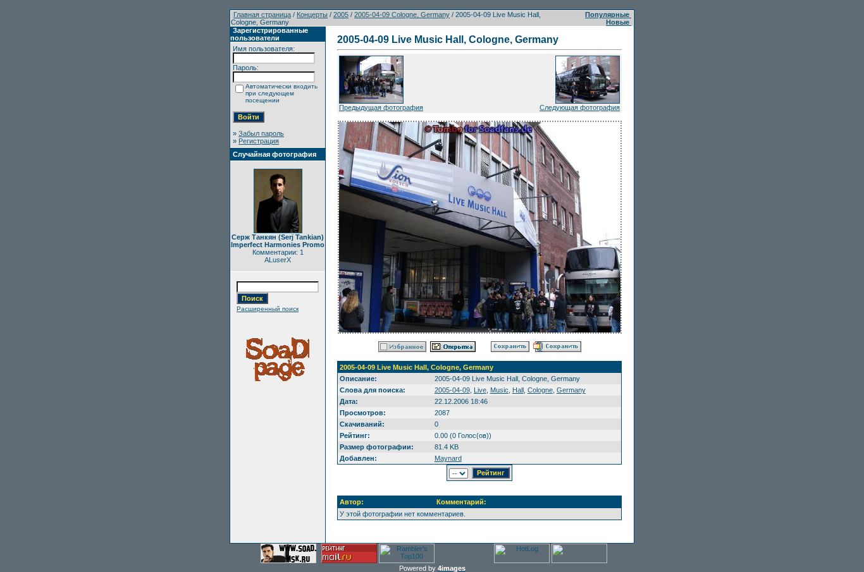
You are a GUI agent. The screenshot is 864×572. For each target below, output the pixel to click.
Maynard (448, 458)
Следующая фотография (580, 107)
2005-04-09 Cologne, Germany (402, 14)
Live (480, 390)
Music (499, 390)
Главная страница (262, 14)
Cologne (540, 390)
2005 (341, 14)
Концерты (312, 14)
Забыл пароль (261, 133)
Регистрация (258, 141)
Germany (571, 390)
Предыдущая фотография (381, 107)
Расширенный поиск (268, 308)
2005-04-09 (452, 390)
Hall (518, 390)
